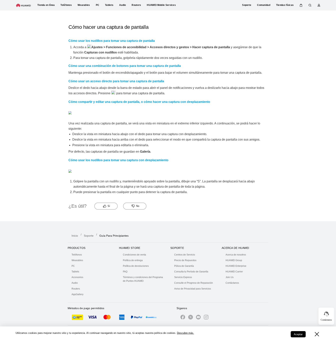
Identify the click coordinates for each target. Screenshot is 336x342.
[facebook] (182, 317)
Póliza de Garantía (184, 266)
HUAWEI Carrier (234, 271)
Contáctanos (232, 283)
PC (73, 266)
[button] (301, 5)
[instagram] (206, 317)
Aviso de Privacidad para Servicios (192, 288)
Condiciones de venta (134, 254)
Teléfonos (77, 254)
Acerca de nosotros (236, 254)
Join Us (230, 277)
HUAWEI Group (234, 260)
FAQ (125, 271)
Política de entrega (133, 260)
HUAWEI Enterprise (236, 266)
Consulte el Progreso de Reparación (193, 283)
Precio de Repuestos (185, 260)
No (137, 206)
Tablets (75, 271)
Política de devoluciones (136, 266)
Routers (76, 288)
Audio (75, 283)
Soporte (89, 235)
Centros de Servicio (184, 254)
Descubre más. (185, 333)
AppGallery (77, 294)
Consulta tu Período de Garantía (191, 271)
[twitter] (190, 317)
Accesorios (77, 277)
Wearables (77, 260)
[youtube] (198, 317)
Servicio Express (183, 277)
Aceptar (298, 334)
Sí (109, 206)
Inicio (75, 235)
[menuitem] (93, 255)
